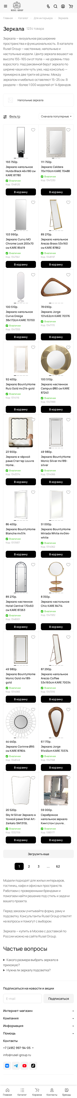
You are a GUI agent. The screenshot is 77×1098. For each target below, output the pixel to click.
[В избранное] (33, 130)
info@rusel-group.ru (17, 1055)
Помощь (9, 1033)
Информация (13, 1026)
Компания (11, 1018)
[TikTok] (33, 1066)
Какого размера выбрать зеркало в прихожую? (30, 962)
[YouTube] (24, 1066)
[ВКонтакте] (7, 1066)
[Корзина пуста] (71, 6)
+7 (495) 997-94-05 (17, 1048)
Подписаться (58, 998)
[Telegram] (16, 1066)
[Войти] (63, 6)
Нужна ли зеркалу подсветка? (29, 970)
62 (58, 866)
